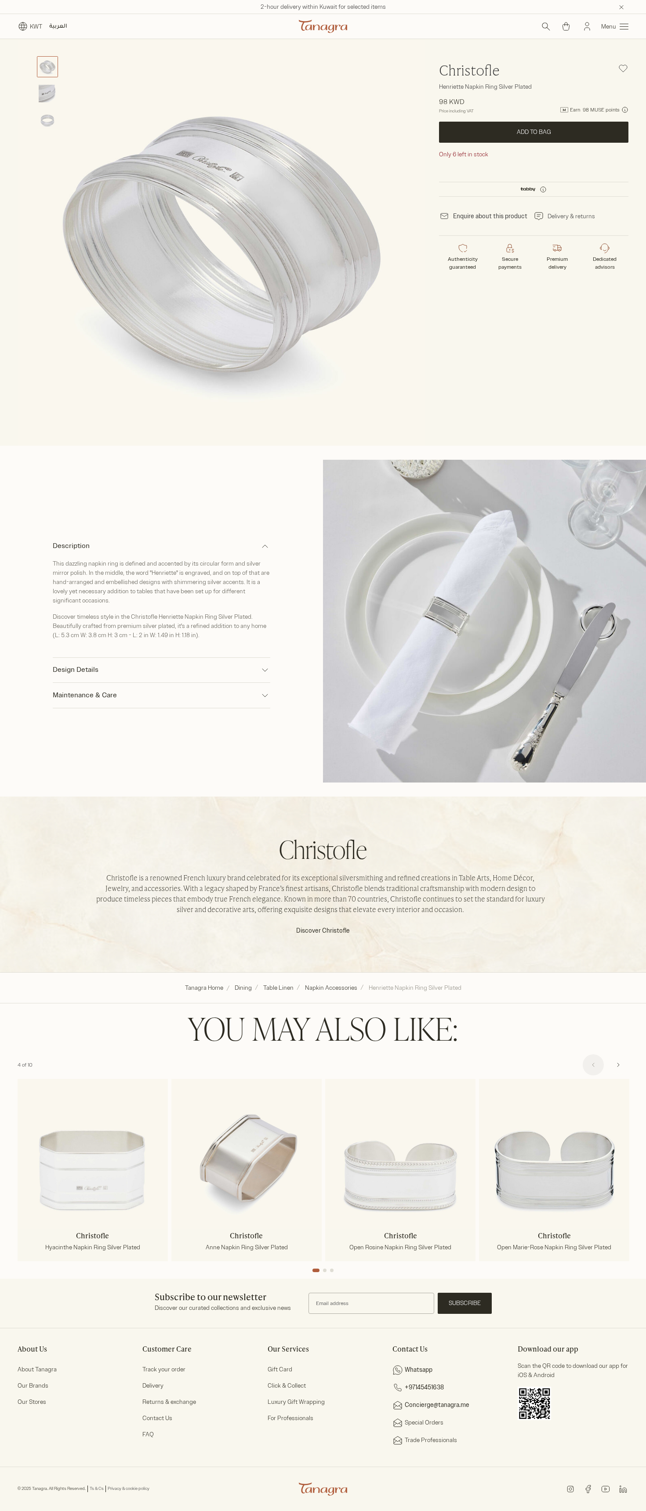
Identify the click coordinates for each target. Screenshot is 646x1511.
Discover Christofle (323, 931)
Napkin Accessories (331, 988)
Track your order (163, 1369)
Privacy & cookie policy (128, 1489)
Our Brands (33, 1385)
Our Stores (32, 1402)
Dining (243, 988)
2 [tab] (325, 1270)
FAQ (148, 1434)
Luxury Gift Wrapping (296, 1402)
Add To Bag (533, 132)
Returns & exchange (169, 1402)
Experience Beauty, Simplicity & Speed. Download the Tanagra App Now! (323, 7)
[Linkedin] (623, 1488)
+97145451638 (424, 1387)
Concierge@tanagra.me (437, 1405)
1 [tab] (315, 1270)
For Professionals (290, 1418)
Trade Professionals (431, 1440)
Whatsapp (418, 1370)
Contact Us (157, 1418)
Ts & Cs (97, 1489)
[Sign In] (587, 26)
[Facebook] (588, 1488)
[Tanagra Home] (323, 26)
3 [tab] (332, 1270)
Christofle (469, 72)
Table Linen (278, 988)
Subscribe (465, 1303)
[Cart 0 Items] (566, 26)
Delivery (152, 1385)
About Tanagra (37, 1369)
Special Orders (424, 1422)
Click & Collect (287, 1385)
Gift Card (280, 1369)
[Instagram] (570, 1488)
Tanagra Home (204, 988)
